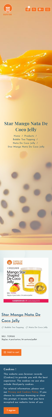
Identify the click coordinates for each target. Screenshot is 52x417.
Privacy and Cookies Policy (23, 392)
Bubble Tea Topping (24, 140)
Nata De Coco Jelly (24, 143)
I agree (11, 410)
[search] (34, 9)
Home (17, 136)
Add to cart (13, 352)
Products (29, 136)
